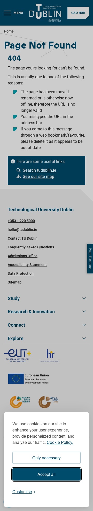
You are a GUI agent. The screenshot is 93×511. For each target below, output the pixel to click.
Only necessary (46, 458)
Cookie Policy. (60, 442)
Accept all (46, 474)
